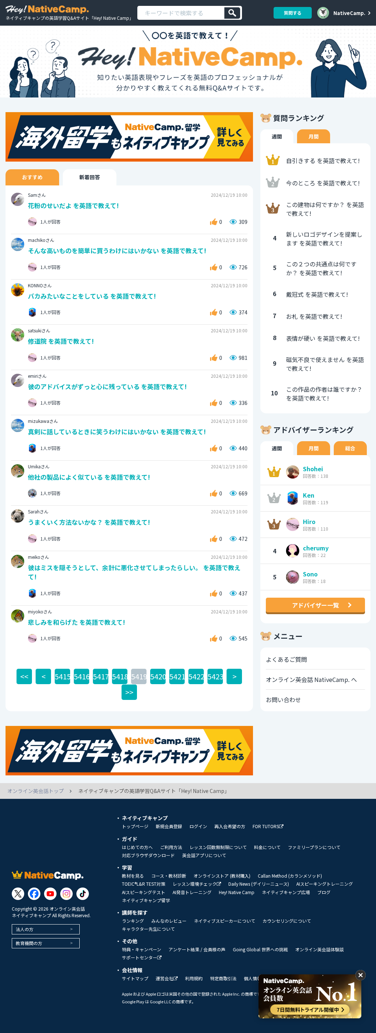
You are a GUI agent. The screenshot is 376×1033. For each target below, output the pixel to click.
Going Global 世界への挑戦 (260, 949)
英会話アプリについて (204, 855)
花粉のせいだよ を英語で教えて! (73, 205)
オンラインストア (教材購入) (222, 876)
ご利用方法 (171, 847)
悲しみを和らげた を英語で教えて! (76, 622)
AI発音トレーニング (192, 892)
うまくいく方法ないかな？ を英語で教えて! (89, 522)
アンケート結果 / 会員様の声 (197, 949)
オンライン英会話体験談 (319, 949)
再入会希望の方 (229, 826)
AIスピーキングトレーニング (324, 884)
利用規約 (194, 978)
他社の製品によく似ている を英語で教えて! (89, 477)
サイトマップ (135, 978)
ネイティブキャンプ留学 (146, 900)
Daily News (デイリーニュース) (258, 884)
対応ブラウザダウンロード (148, 855)
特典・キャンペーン (141, 949)
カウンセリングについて (287, 921)
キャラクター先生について (148, 929)
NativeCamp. (349, 13)
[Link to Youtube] (50, 894)
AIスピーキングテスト (143, 892)
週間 (277, 136)
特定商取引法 (223, 978)
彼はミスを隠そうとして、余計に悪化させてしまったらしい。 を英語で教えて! (134, 572)
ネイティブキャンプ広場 (286, 892)
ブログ (323, 892)
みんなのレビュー (169, 921)
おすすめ (32, 177)
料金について (267, 847)
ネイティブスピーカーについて (224, 921)
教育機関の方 (29, 943)
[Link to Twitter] (18, 894)
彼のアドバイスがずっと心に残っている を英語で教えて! (107, 386)
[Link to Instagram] (66, 894)
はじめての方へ (137, 847)
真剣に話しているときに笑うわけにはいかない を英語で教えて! (117, 431)
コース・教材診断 (168, 876)
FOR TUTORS (266, 826)
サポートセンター (139, 957)
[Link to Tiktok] (82, 894)
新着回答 (89, 177)
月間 (313, 136)
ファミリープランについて (314, 847)
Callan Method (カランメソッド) (290, 876)
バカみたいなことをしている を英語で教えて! (92, 295)
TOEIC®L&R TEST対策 (143, 884)
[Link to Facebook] (34, 894)
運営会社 (164, 978)
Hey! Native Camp (236, 892)
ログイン (198, 826)
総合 (350, 448)
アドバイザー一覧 (315, 605)
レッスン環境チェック (195, 884)
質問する (292, 13)
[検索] (232, 13)
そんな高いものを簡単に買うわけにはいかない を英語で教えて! (117, 250)
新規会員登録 (169, 826)
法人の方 (24, 929)
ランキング (133, 921)
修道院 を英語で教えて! (61, 341)
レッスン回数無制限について (218, 847)
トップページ (135, 826)
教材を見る (133, 876)
